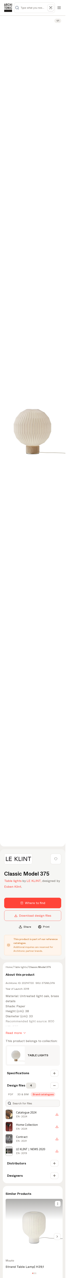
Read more (14, 1033)
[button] (32, 1273)
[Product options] (58, 1204)
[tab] (10, 1094)
